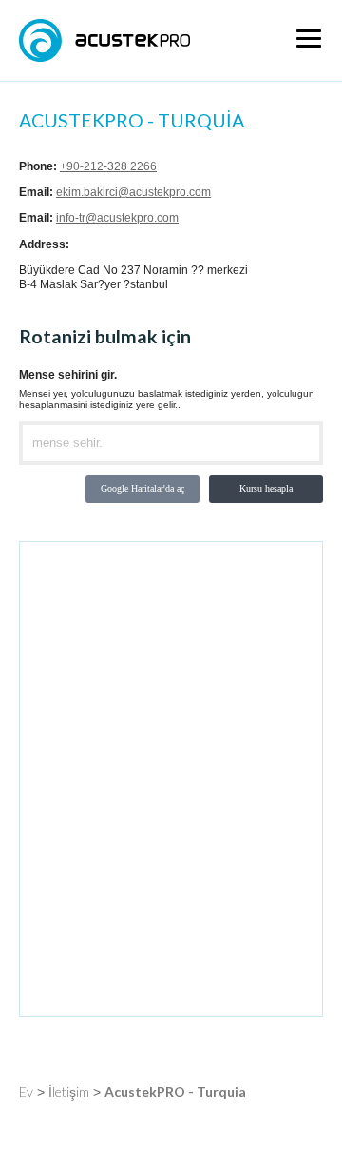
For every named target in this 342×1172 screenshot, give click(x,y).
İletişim (68, 1092)
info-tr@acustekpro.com (117, 218)
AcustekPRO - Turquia (175, 1092)
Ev (26, 1092)
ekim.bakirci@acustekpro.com (133, 192)
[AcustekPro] (104, 40)
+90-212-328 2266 (108, 166)
